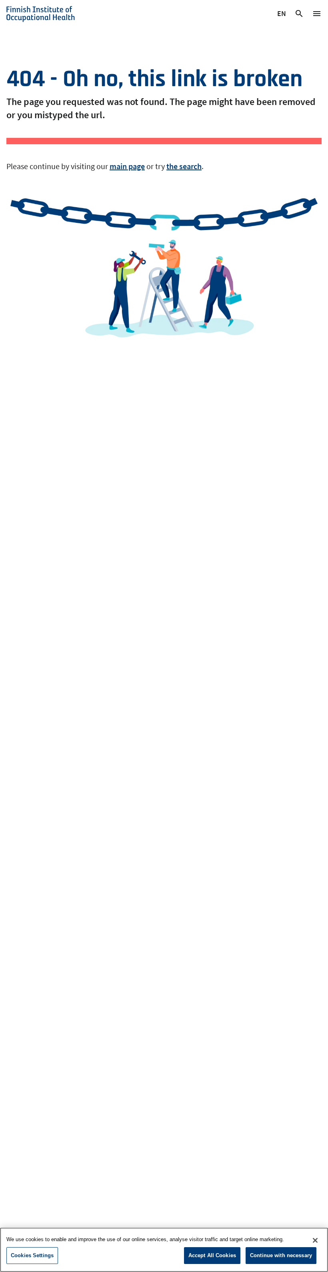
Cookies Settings (32, 1255)
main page (127, 166)
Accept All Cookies (212, 1255)
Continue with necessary (281, 1255)
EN (281, 15)
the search (184, 166)
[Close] (315, 1240)
